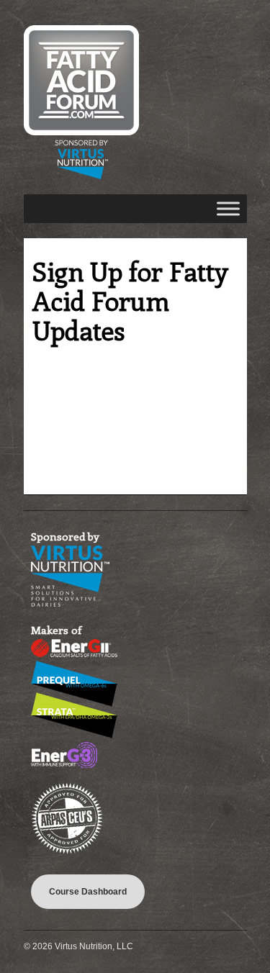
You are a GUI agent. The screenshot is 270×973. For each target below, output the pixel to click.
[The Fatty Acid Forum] (81, 176)
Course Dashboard (88, 892)
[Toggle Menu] (228, 208)
